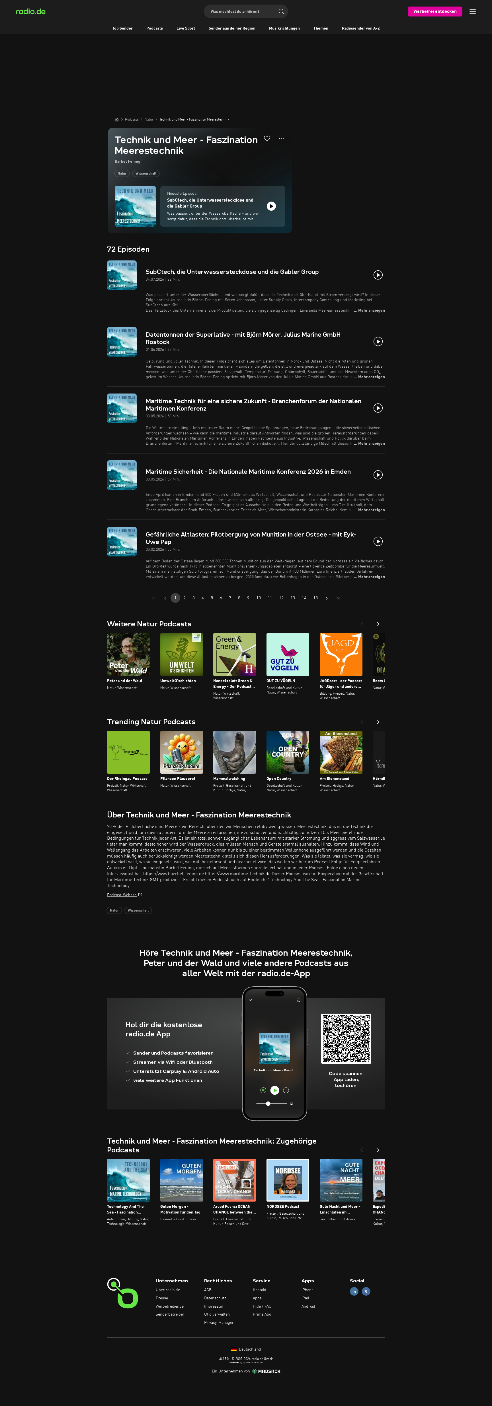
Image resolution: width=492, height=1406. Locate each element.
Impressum (214, 1306)
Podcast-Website (122, 895)
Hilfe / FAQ (262, 1306)
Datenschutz (215, 1298)
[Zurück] (361, 622)
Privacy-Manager (219, 1323)
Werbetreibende (170, 1306)
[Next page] (326, 598)
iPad (305, 1298)
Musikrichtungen (284, 28)
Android (308, 1306)
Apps (257, 1298)
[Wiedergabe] (271, 206)
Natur (122, 173)
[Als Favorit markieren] (267, 138)
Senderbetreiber (170, 1314)
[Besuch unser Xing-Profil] (366, 1292)
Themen (320, 28)
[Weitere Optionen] (281, 138)
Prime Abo (262, 1314)
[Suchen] (281, 11)
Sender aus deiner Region (232, 28)
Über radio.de (168, 1290)
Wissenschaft (146, 173)
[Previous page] (165, 598)
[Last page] (338, 598)
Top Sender (122, 28)
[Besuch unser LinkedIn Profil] (354, 1292)
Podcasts (154, 28)
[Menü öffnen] (472, 11)
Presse (162, 1298)
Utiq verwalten (217, 1314)
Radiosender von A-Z (361, 28)
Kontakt (259, 1290)
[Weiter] (378, 622)
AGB (208, 1290)
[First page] (153, 598)
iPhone (307, 1290)
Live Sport (186, 28)
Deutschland (249, 1349)
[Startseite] (116, 119)
